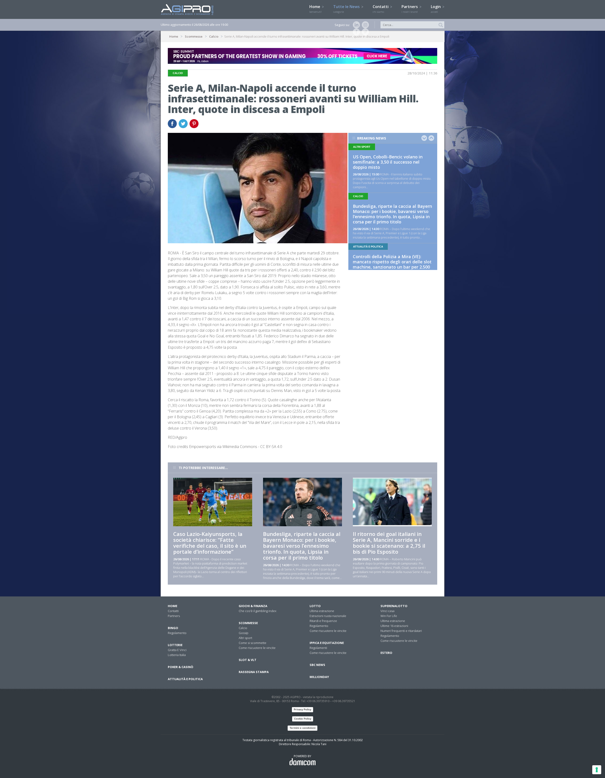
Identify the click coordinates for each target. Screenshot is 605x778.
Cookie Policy (302, 718)
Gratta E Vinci (177, 650)
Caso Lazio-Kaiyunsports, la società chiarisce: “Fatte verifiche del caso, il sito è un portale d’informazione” (209, 542)
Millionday (319, 677)
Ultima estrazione (322, 611)
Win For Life (388, 616)
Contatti (381, 8)
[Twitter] (364, 31)
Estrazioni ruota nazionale (328, 616)
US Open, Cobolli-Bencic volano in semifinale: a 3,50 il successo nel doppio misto (388, 162)
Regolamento (177, 633)
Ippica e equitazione (327, 643)
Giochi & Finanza (253, 606)
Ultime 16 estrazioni (394, 626)
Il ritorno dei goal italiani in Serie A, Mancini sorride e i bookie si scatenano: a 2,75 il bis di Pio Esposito (389, 542)
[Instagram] (364, 24)
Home (315, 8)
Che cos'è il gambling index (257, 611)
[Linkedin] (355, 24)
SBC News (317, 665)
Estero (386, 653)
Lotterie (175, 645)
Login (436, 8)
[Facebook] (355, 31)
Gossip (243, 633)
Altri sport (245, 638)
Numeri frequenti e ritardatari (401, 631)
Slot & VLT (247, 660)
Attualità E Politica (185, 679)
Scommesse (194, 36)
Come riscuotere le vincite (257, 648)
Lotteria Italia (177, 655)
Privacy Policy (302, 709)
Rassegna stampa (254, 672)
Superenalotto (393, 606)
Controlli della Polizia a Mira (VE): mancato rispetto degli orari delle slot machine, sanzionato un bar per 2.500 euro (392, 264)
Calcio (213, 36)
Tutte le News (347, 8)
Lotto (315, 606)
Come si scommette (252, 643)
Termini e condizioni (302, 728)
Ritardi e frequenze (323, 621)
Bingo (173, 628)
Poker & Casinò (180, 667)
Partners (410, 8)
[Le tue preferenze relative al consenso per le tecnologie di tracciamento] (596, 769)
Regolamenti (318, 648)
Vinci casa (387, 611)
